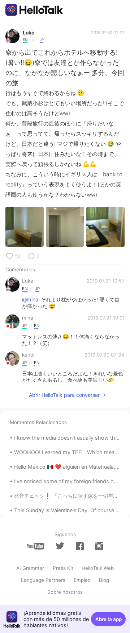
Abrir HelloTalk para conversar (64, 395)
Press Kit (63, 568)
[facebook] (80, 546)
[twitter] (60, 546)
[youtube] (35, 546)
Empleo (82, 580)
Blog (104, 580)
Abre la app (108, 619)
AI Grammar (30, 568)
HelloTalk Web (98, 568)
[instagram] (99, 546)
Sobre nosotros (65, 592)
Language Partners (43, 580)
